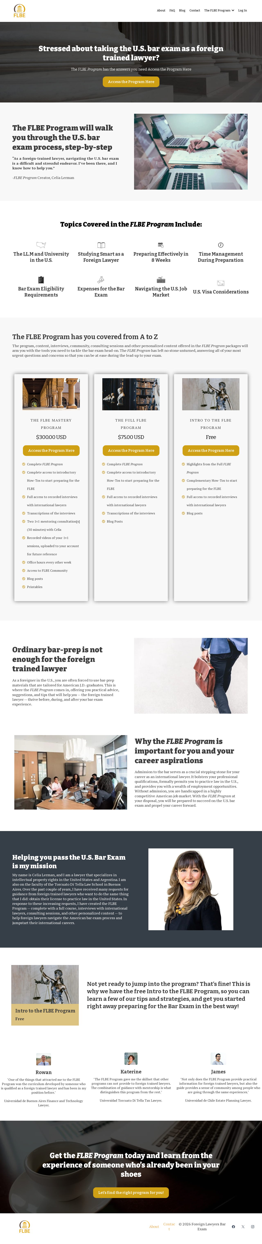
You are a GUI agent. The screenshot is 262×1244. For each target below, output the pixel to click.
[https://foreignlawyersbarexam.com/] (81, 1226)
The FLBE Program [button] (217, 10)
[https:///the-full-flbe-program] (131, 394)
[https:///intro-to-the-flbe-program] (210, 394)
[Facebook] (233, 1226)
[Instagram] (252, 1226)
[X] (243, 1226)
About (154, 1226)
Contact (169, 1226)
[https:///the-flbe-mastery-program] (51, 394)
